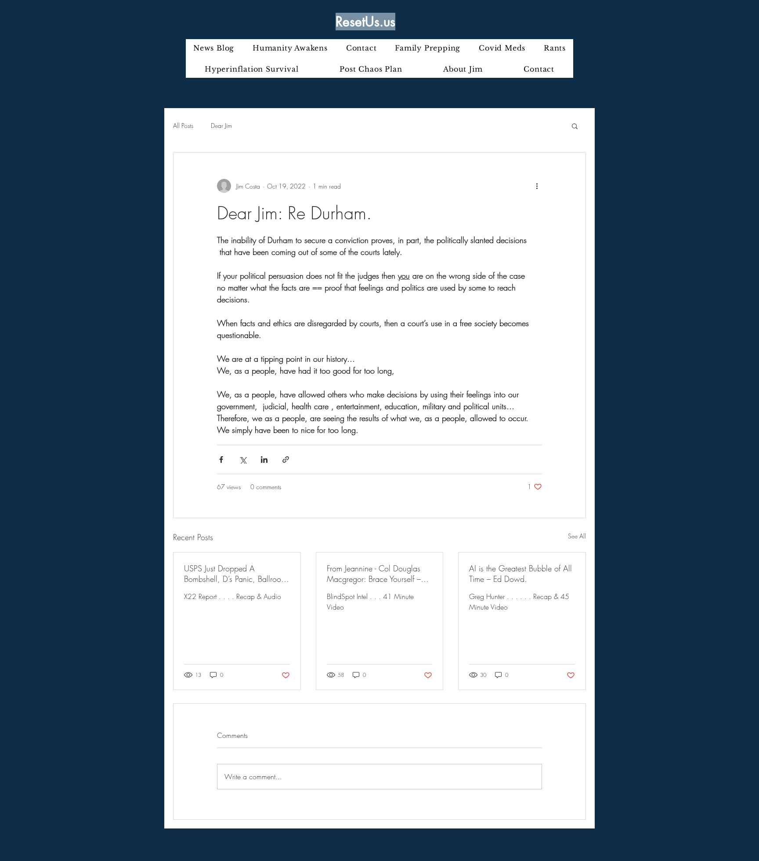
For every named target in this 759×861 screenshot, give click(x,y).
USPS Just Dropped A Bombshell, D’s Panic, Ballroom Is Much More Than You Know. (235, 573)
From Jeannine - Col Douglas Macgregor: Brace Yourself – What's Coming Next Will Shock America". (374, 573)
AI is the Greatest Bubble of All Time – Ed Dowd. (520, 573)
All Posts (183, 125)
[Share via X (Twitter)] (243, 459)
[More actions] (536, 186)
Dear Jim (221, 125)
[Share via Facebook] (221, 459)
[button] (575, 125)
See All (577, 536)
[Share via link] (286, 459)
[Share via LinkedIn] (264, 459)
